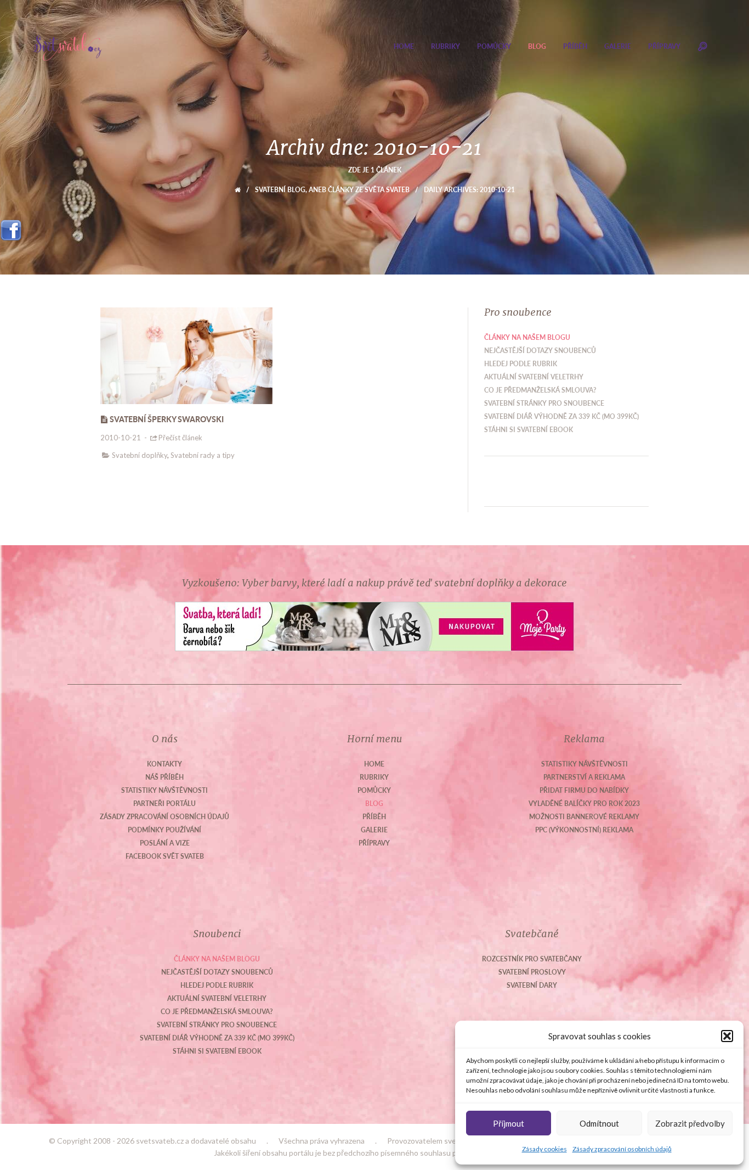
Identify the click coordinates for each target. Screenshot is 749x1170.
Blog (537, 46)
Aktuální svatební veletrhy (533, 377)
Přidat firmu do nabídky (584, 790)
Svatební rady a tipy (203, 455)
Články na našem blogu (527, 337)
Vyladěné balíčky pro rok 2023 (584, 803)
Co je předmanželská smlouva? (540, 390)
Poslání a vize (165, 843)
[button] (727, 1036)
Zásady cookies (544, 1149)
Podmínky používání (164, 830)
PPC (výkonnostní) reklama (584, 830)
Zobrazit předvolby (690, 1123)
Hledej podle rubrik (520, 363)
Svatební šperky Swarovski (167, 418)
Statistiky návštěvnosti (164, 790)
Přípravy (664, 46)
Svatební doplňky (139, 455)
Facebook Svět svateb (165, 856)
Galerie (617, 46)
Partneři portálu (164, 803)
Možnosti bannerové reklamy (584, 816)
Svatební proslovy (532, 972)
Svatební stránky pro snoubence (544, 403)
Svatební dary (532, 985)
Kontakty (164, 764)
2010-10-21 (120, 437)
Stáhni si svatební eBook (528, 429)
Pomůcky (494, 46)
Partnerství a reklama (584, 777)
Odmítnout (599, 1123)
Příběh (575, 46)
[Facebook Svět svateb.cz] (11, 226)
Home (404, 46)
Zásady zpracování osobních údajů (622, 1149)
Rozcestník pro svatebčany (532, 959)
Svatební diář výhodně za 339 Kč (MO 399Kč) (561, 416)
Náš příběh (164, 777)
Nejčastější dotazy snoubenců (540, 350)
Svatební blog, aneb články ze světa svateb (332, 189)
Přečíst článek (180, 437)
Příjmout (508, 1123)
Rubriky (445, 46)
